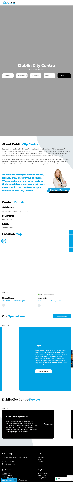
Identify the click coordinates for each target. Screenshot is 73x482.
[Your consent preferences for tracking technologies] (63, 479)
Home (30, 69)
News (40, 459)
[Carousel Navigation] (66, 388)
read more (43, 371)
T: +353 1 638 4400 (8, 462)
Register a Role (43, 473)
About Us (41, 457)
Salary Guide (42, 478)
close (15, 480)
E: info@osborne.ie (8, 464)
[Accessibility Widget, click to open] (3, 241)
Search (64, 75)
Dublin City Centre (38, 69)
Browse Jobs (6, 473)
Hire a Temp (42, 475)
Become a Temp (7, 475)
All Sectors (62, 316)
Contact (40, 462)
